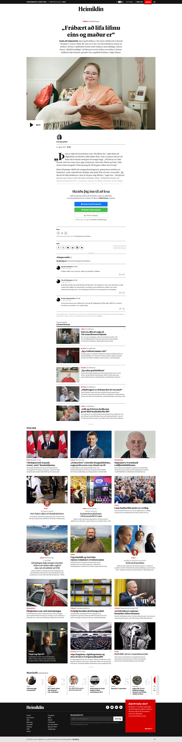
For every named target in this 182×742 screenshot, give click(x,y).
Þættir (29, 731)
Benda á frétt (52, 727)
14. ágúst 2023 (66, 300)
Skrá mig (118, 719)
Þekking (29, 727)
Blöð (49, 718)
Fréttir (29, 715)
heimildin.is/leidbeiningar (99, 219)
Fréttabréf (51, 722)
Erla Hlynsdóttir (62, 142)
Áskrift (50, 720)
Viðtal (85, 21)
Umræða (30, 724)
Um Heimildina (53, 724)
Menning (29, 722)
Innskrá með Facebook (92, 204)
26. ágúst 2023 (66, 268)
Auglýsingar (52, 729)
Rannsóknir (30, 718)
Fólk (28, 720)
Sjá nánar (75, 739)
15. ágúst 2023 (66, 282)
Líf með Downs (93, 21)
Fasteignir (51, 715)
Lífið (28, 729)
